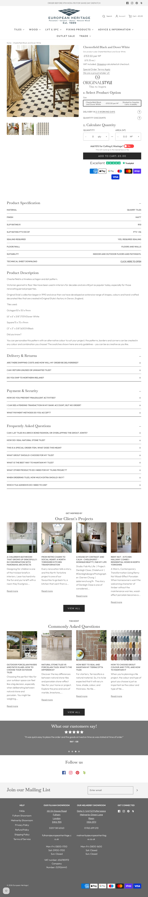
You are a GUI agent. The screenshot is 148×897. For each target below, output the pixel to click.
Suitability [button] (74, 254)
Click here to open (131, 261)
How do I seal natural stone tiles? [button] (26, 440)
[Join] (137, 790)
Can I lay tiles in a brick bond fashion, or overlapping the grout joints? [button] (47, 433)
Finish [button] (74, 217)
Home (9, 43)
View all (74, 608)
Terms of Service (22, 839)
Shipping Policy (21, 834)
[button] (13, 129)
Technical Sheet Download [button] (74, 261)
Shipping (101, 64)
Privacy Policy (22, 824)
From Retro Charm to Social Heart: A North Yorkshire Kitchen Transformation (53, 561)
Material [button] (74, 210)
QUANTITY (89, 130)
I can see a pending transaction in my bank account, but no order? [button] (44, 405)
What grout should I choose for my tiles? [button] (30, 455)
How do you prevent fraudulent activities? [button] (31, 397)
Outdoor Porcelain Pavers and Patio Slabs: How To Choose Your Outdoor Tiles (22, 668)
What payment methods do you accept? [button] (29, 412)
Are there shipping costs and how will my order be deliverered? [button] (42, 362)
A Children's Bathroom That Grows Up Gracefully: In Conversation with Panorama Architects (22, 561)
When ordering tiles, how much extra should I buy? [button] (35, 477)
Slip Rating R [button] (74, 224)
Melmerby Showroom (22, 820)
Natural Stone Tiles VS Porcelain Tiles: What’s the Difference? (56, 667)
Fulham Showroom (22, 815)
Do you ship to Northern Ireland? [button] (25, 377)
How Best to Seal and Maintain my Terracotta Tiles (89, 667)
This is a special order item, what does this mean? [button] (34, 447)
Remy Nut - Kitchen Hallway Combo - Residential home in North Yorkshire (125, 561)
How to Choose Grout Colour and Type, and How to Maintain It (125, 667)
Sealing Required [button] (74, 239)
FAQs (22, 810)
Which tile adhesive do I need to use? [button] (27, 485)
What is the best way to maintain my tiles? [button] (30, 462)
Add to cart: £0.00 (112, 156)
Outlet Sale (66, 36)
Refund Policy (22, 829)
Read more (12, 591)
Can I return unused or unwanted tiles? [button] (29, 370)
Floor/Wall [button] (74, 246)
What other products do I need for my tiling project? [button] (37, 470)
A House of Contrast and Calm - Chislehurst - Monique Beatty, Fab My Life (91, 559)
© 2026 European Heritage (17, 885)
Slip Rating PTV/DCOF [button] (74, 232)
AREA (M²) (120, 130)
